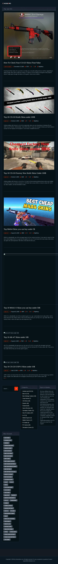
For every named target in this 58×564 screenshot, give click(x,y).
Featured (24, 405)
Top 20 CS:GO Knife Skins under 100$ (19, 117)
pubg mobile (7, 521)
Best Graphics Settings (10, 463)
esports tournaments (10, 497)
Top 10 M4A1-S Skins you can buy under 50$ (22, 308)
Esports (24, 403)
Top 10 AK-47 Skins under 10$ (16, 337)
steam (6, 531)
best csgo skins (8, 456)
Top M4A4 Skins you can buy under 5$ (19, 229)
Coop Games (25, 398)
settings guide (8, 526)
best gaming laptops (9, 461)
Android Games (8, 448)
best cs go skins (8, 453)
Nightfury (40, 66)
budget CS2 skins (8, 474)
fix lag (6, 500)
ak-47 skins (7, 437)
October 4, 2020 (15, 121)
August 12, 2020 (15, 311)
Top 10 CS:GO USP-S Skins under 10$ (19, 367)
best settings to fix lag (10, 471)
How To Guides (8, 66)
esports (14, 495)
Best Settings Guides (27, 396)
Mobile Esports (26, 417)
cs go (11, 482)
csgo (6, 484)
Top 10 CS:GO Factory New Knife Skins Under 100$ (25, 173)
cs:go (6, 482)
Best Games (7, 458)
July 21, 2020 (14, 370)
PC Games (25, 425)
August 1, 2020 (15, 341)
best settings (8, 469)
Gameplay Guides (27, 410)
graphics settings (9, 508)
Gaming (6, 503)
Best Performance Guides (10, 466)
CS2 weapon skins (8, 479)
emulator (7, 495)
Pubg (6, 516)
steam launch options (10, 534)
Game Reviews (26, 408)
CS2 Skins (25, 401)
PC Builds (24, 422)
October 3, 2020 (15, 177)
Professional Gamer (9, 513)
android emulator (9, 445)
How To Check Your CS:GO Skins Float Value (22, 63)
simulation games (8, 529)
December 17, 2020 (19, 66)
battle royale (8, 450)
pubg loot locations (9, 518)
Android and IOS (26, 391)
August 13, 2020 (15, 233)
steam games (13, 531)
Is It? (23, 415)
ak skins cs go (8, 440)
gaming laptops (8, 505)
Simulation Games (27, 427)
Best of (6, 177)
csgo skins (7, 492)
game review (13, 500)
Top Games (7, 539)
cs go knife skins (8, 487)
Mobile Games (26, 420)
